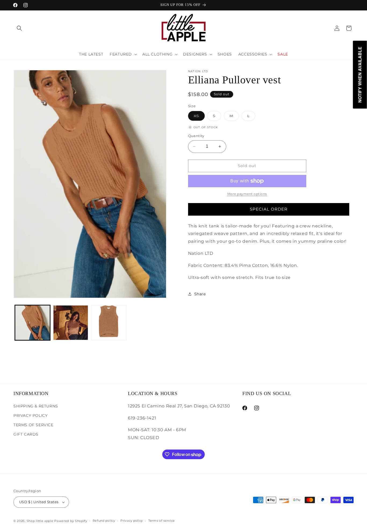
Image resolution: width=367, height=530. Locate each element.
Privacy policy (131, 520)
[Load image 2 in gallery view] (70, 322)
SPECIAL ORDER (268, 209)
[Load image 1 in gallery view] (32, 322)
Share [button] (200, 294)
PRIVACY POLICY (30, 415)
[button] (19, 28)
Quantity (196, 136)
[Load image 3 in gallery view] (109, 322)
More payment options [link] (247, 194)
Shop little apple (40, 521)
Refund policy (104, 520)
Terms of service (161, 520)
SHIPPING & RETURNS (35, 405)
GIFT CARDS (25, 434)
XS (199, 117)
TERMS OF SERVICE (33, 424)
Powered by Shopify (70, 521)
